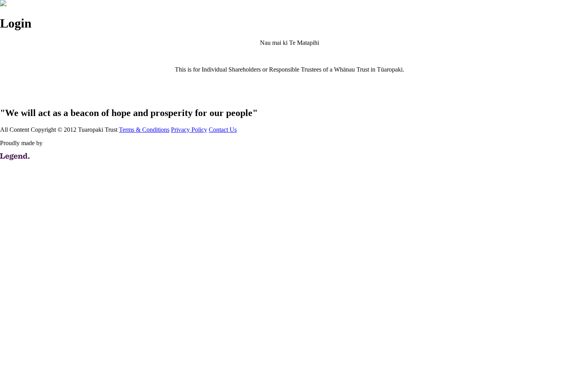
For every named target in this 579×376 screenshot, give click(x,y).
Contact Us (223, 129)
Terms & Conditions (144, 129)
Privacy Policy (189, 129)
